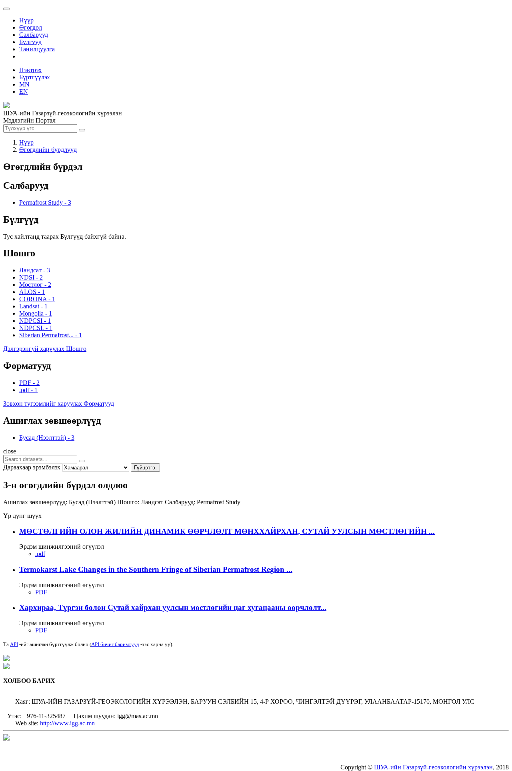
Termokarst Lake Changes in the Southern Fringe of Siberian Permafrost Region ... (155, 569)
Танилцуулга (37, 49)
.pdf (40, 553)
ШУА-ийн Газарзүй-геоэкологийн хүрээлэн (433, 767)
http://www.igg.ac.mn (67, 723)
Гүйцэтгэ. (145, 468)
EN (23, 91)
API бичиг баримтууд (115, 644)
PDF (41, 592)
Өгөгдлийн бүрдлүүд (48, 149)
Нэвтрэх (30, 69)
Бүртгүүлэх (34, 77)
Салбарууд (33, 34)
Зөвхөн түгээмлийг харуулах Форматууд (58, 403)
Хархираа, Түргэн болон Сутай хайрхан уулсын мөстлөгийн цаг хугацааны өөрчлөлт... (172, 607)
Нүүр (26, 20)
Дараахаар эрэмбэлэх (31, 467)
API (14, 644)
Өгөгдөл (30, 27)
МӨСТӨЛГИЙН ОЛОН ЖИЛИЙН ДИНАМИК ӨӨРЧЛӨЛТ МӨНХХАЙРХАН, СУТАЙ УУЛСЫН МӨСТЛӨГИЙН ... (227, 531)
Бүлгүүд (30, 41)
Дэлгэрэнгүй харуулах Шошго (44, 348)
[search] (82, 461)
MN (24, 84)
